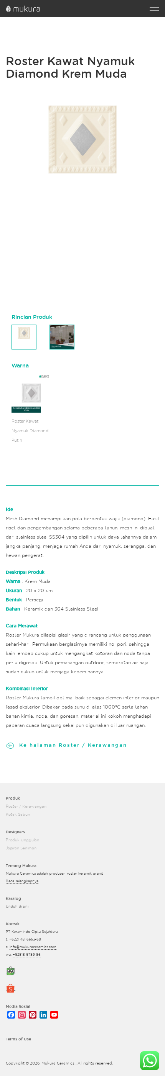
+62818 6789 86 (27, 955)
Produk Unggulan (22, 840)
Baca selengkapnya (22, 881)
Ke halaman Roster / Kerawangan (73, 745)
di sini (23, 906)
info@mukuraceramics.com (33, 947)
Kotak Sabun (18, 814)
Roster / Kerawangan (26, 806)
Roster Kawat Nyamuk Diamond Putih (30, 430)
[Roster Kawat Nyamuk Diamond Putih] (31, 393)
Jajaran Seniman (21, 848)
